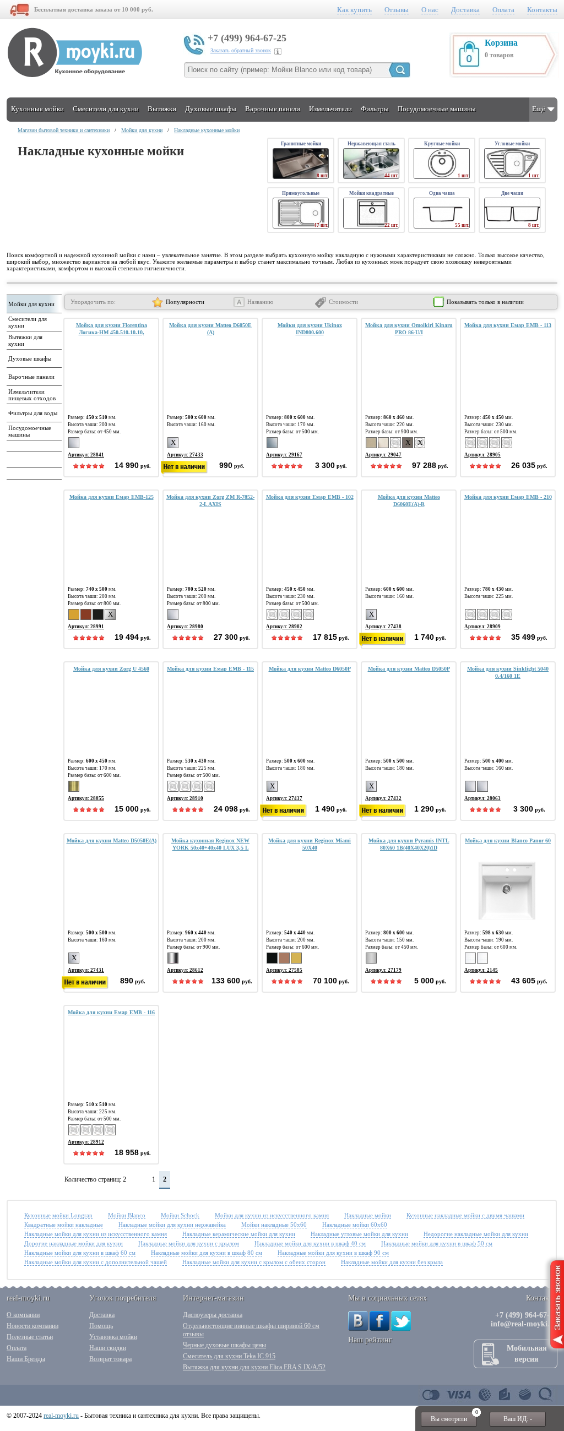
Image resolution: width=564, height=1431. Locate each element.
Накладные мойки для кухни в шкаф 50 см (436, 1243)
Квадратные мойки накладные (63, 1224)
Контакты (542, 10)
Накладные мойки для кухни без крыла (392, 1262)
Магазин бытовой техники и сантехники (64, 130)
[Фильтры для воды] (33, 419)
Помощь (101, 1326)
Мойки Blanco (126, 1215)
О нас (429, 10)
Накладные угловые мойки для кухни (359, 1234)
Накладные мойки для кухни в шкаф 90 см (333, 1252)
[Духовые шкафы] (33, 365)
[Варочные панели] (33, 383)
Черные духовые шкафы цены (224, 1345)
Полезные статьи (30, 1337)
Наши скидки (107, 1348)
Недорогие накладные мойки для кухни (476, 1234)
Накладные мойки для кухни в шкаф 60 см (79, 1252)
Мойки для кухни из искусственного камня (272, 1215)
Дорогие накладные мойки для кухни (73, 1243)
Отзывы (396, 10)
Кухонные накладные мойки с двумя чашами (465, 1215)
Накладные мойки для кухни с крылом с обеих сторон (254, 1262)
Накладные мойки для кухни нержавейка (172, 1224)
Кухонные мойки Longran (58, 1215)
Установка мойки (113, 1337)
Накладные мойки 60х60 (354, 1224)
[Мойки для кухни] (33, 310)
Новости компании (32, 1326)
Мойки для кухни (141, 130)
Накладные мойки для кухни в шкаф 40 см (310, 1243)
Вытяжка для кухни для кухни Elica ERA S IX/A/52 (254, 1367)
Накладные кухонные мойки (207, 130)
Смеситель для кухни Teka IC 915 (229, 1356)
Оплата (503, 10)
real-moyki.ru (61, 1415)
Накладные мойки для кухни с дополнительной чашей (95, 1262)
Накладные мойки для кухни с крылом (188, 1243)
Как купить (354, 10)
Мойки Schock (180, 1215)
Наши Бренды (26, 1359)
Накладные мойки (367, 1215)
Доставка (465, 10)
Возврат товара (110, 1359)
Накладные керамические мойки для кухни (238, 1234)
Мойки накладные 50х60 (274, 1224)
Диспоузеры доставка (212, 1315)
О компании (23, 1315)
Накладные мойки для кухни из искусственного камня (95, 1234)
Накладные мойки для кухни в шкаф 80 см (206, 1252)
